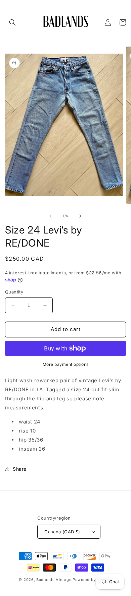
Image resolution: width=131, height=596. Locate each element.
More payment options (66, 364)
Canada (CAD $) (62, 531)
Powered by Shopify (93, 579)
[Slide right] (80, 216)
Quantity (14, 291)
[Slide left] (50, 216)
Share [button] (20, 469)
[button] (12, 22)
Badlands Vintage (54, 579)
